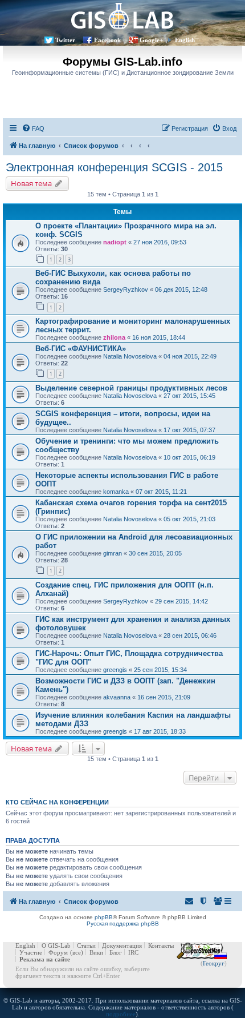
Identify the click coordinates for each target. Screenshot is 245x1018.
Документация (122, 945)
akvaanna (116, 697)
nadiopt (114, 242)
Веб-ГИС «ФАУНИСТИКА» (80, 348)
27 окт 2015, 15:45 (189, 395)
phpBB (104, 917)
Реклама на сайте (44, 959)
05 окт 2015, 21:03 (189, 519)
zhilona (114, 337)
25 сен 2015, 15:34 (160, 669)
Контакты (161, 945)
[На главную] (122, 15)
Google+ (151, 40)
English (185, 40)
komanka (116, 491)
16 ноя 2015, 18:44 (158, 337)
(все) (76, 952)
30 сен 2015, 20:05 (155, 553)
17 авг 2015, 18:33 (160, 731)
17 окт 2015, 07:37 (189, 429)
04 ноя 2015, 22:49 (190, 356)
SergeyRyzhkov (125, 289)
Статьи (86, 945)
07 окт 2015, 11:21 (161, 491)
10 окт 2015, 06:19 (189, 457)
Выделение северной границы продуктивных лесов (131, 388)
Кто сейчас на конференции (57, 802)
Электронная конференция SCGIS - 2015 (114, 167)
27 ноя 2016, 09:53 (159, 242)
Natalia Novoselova (130, 356)
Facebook (107, 40)
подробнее (121, 1014)
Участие (30, 952)
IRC (133, 952)
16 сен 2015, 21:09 (163, 697)
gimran (112, 553)
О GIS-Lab (56, 945)
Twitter (65, 40)
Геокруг (213, 963)
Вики (96, 952)
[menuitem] (33, 128)
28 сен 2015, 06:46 (190, 635)
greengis (115, 669)
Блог (115, 952)
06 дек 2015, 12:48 (181, 289)
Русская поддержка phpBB (123, 923)
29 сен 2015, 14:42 (181, 601)
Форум (58, 952)
